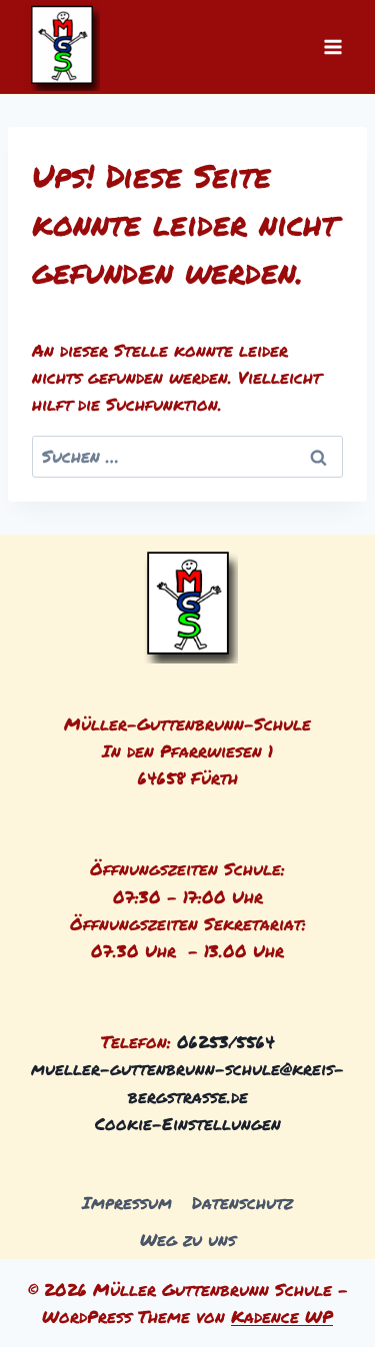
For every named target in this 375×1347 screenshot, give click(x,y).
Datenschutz (242, 1202)
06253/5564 (226, 1041)
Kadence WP (282, 1316)
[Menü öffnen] (332, 46)
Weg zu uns (188, 1239)
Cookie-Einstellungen (188, 1123)
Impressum (127, 1202)
